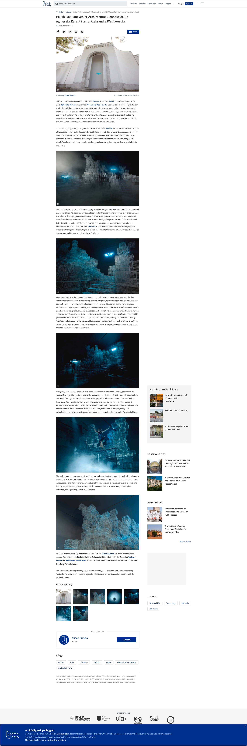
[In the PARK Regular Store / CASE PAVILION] (156, 431)
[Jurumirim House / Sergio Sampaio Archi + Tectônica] (156, 400)
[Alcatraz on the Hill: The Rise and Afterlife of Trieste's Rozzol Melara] (154, 483)
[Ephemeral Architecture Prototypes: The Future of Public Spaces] (154, 514)
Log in (181, 3)
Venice (111, 101)
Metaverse (154, 609)
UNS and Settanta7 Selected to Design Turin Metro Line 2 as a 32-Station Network (177, 463)
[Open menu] (202, 4)
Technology (170, 603)
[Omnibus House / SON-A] (156, 415)
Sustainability (155, 603)
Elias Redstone (108, 553)
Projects (133, 3)
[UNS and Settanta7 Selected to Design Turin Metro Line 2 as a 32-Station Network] (154, 466)
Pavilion (96, 101)
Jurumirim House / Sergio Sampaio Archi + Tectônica (176, 398)
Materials (185, 603)
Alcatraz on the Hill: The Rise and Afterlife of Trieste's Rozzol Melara (177, 480)
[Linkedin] (70, 32)
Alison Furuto (80, 638)
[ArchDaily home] (47, 3)
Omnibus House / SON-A (176, 410)
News (160, 3)
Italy (72, 662)
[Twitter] (64, 32)
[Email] (76, 32)
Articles (142, 3)
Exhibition (84, 662)
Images (168, 3)
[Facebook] (58, 32)
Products (152, 3)
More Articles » (185, 541)
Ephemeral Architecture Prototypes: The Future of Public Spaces (176, 511)
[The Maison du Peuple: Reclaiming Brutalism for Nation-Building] (154, 531)
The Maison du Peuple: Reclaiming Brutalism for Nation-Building (175, 529)
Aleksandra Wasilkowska (97, 105)
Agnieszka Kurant (68, 105)
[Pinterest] (82, 32)
